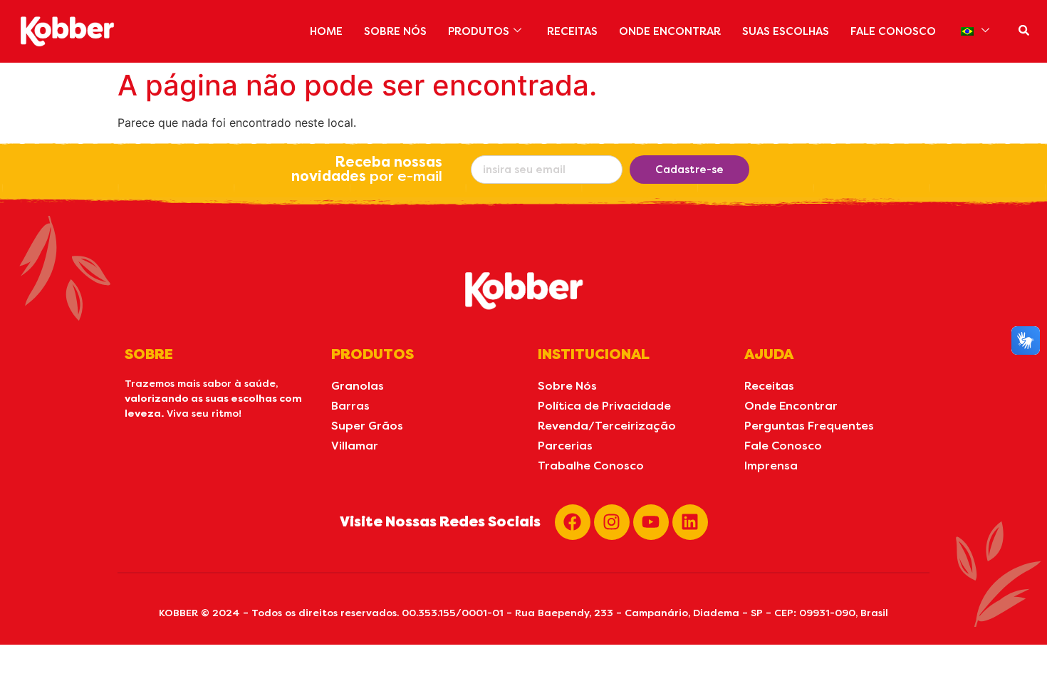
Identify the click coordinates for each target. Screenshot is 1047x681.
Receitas (769, 386)
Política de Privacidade (604, 405)
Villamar (354, 445)
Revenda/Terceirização (607, 425)
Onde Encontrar (791, 405)
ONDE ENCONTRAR (670, 31)
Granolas (357, 386)
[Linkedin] (690, 522)
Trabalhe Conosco (591, 465)
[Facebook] (572, 522)
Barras (350, 405)
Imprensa (771, 465)
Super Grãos (367, 425)
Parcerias (565, 445)
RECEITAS (572, 31)
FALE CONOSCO (893, 31)
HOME (326, 31)
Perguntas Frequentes (809, 425)
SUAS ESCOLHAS (785, 31)
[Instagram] (612, 522)
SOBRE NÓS (395, 31)
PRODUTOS (478, 31)
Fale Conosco (783, 445)
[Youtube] (651, 522)
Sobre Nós (567, 386)
